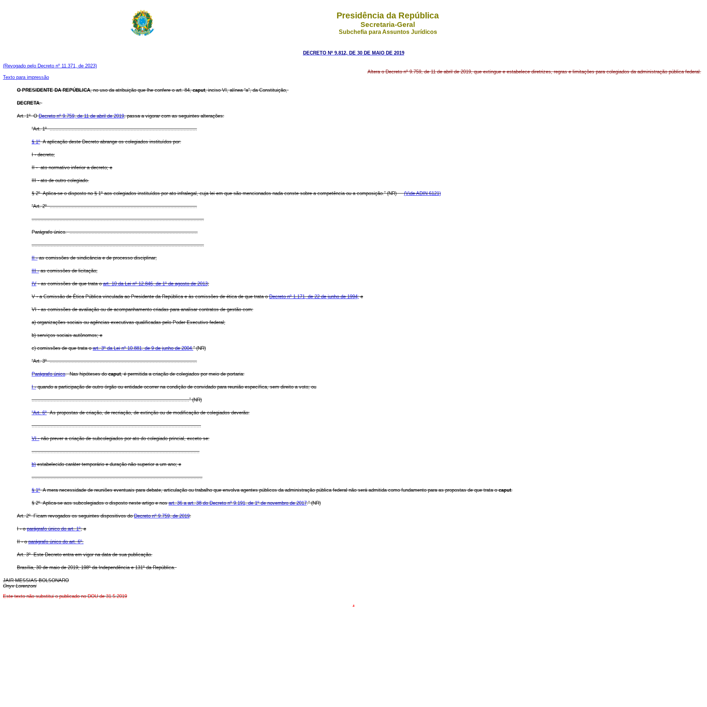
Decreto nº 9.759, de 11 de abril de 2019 (81, 116)
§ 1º (36, 141)
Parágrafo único (48, 374)
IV (34, 283)
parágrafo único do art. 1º (54, 529)
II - (35, 258)
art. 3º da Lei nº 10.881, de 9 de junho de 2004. (143, 348)
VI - (35, 438)
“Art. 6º (39, 412)
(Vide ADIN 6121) (422, 193)
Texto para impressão (26, 77)
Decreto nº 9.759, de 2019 (162, 516)
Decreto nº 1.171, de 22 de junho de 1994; (314, 296)
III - (35, 271)
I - (34, 387)
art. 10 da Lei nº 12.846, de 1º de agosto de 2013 (155, 283)
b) (34, 464)
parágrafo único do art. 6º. (56, 541)
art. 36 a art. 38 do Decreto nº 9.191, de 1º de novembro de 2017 (238, 503)
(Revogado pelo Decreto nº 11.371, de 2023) (50, 66)
